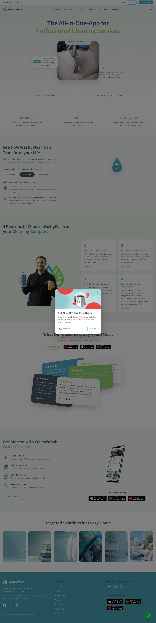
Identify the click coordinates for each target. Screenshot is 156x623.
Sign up (93, 328)
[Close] (98, 292)
